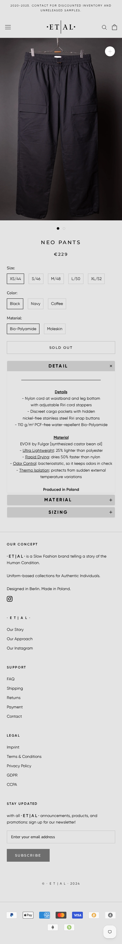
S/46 (36, 278)
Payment (15, 707)
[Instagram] (9, 598)
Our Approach (20, 638)
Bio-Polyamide (23, 328)
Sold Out (61, 347)
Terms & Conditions (24, 756)
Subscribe (28, 855)
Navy (35, 303)
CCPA (12, 784)
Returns (13, 697)
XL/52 (96, 278)
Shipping (15, 688)
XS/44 (15, 278)
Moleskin (54, 328)
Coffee (57, 303)
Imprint (13, 747)
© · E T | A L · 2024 (61, 883)
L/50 (75, 278)
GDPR (12, 775)
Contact (14, 716)
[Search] (104, 27)
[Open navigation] (8, 27)
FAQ (10, 679)
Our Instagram (20, 648)
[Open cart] (114, 27)
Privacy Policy (19, 766)
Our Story (15, 629)
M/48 (56, 278)
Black (15, 303)
